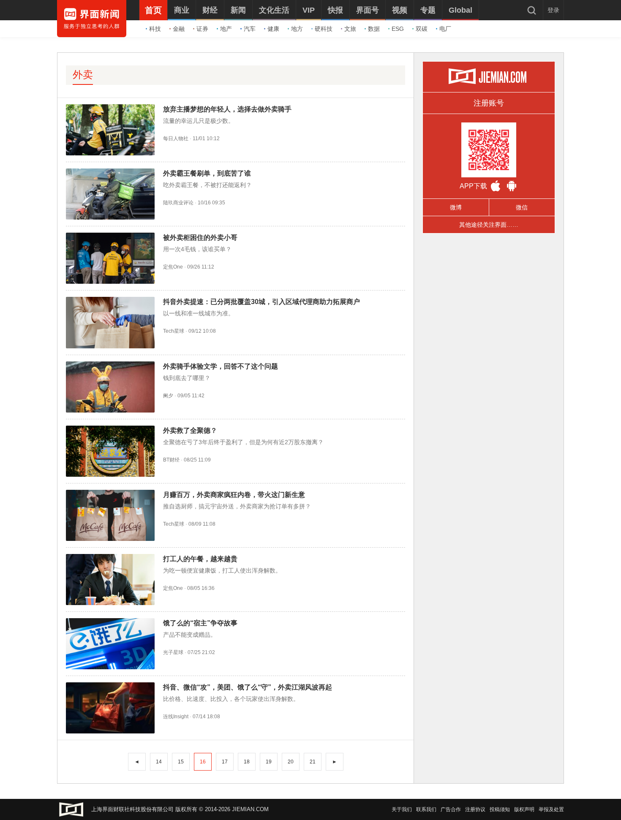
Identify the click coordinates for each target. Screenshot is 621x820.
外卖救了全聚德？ (190, 430)
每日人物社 (175, 138)
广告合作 (451, 809)
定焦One (173, 267)
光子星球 (173, 652)
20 (291, 762)
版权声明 (524, 809)
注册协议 (475, 809)
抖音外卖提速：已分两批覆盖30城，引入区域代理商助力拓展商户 (261, 301)
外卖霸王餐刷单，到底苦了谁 (207, 173)
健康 (273, 28)
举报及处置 (551, 809)
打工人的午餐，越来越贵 (200, 558)
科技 (155, 28)
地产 (226, 28)
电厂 (445, 28)
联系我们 (426, 809)
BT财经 (171, 460)
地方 (297, 28)
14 (159, 762)
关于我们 (402, 809)
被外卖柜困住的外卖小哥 (200, 237)
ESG (398, 28)
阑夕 (168, 396)
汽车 (250, 28)
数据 (374, 28)
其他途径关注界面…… (488, 224)
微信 (522, 207)
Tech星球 (173, 331)
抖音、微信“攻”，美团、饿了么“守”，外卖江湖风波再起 (247, 687)
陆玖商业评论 (178, 203)
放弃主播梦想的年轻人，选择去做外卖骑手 (227, 109)
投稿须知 (500, 809)
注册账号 (489, 103)
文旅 (350, 28)
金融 (179, 28)
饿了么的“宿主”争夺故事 (200, 623)
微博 (456, 207)
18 (247, 762)
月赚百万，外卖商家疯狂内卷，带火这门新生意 (234, 494)
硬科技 (323, 28)
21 (313, 762)
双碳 (422, 28)
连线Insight (175, 717)
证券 (202, 28)
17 (225, 762)
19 (269, 762)
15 (181, 762)
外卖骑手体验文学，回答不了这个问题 (220, 366)
